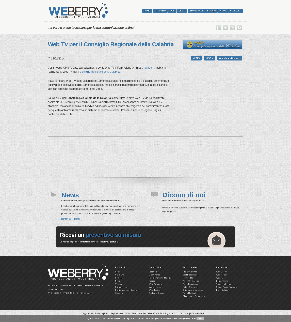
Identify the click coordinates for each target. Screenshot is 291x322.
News (223, 11)
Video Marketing (223, 284)
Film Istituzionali (190, 272)
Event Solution (222, 290)
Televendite (188, 278)
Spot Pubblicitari (190, 275)
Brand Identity (155, 287)
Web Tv (219, 278)
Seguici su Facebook (218, 27)
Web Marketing (155, 284)
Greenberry (148, 67)
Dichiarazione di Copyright (127, 290)
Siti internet (154, 272)
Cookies (119, 293)
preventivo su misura (113, 235)
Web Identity (221, 275)
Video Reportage (190, 284)
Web (172, 11)
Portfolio (119, 278)
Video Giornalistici (191, 281)
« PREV (196, 58)
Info (193, 318)
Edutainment (222, 281)
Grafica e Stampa (157, 293)
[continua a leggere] (70, 219)
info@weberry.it (197, 313)
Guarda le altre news (229, 58)
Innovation (196, 11)
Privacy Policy (121, 287)
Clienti (211, 11)
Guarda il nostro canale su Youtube (232, 27)
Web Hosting (154, 290)
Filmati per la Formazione (194, 296)
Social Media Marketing (226, 287)
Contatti (235, 11)
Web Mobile (221, 272)
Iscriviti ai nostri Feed (239, 27)
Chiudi (200, 318)
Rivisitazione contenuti (193, 290)
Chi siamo (160, 11)
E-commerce (154, 275)
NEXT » (209, 58)
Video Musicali (189, 293)
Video (182, 11)
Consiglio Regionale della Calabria (100, 71)
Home (147, 11)
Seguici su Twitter (225, 27)
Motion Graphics (190, 287)
